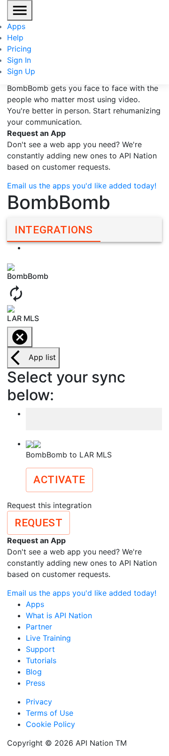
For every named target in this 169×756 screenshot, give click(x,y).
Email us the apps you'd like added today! (81, 185)
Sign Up (21, 71)
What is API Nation (59, 615)
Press (35, 683)
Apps (16, 26)
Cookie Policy (50, 724)
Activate (59, 479)
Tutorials (41, 660)
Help (15, 37)
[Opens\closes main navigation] (19, 10)
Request (38, 522)
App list (42, 357)
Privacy (39, 701)
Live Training (48, 638)
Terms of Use (49, 713)
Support (40, 649)
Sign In (19, 60)
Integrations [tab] (54, 230)
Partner (39, 626)
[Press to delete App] (19, 337)
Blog (34, 671)
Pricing (19, 48)
